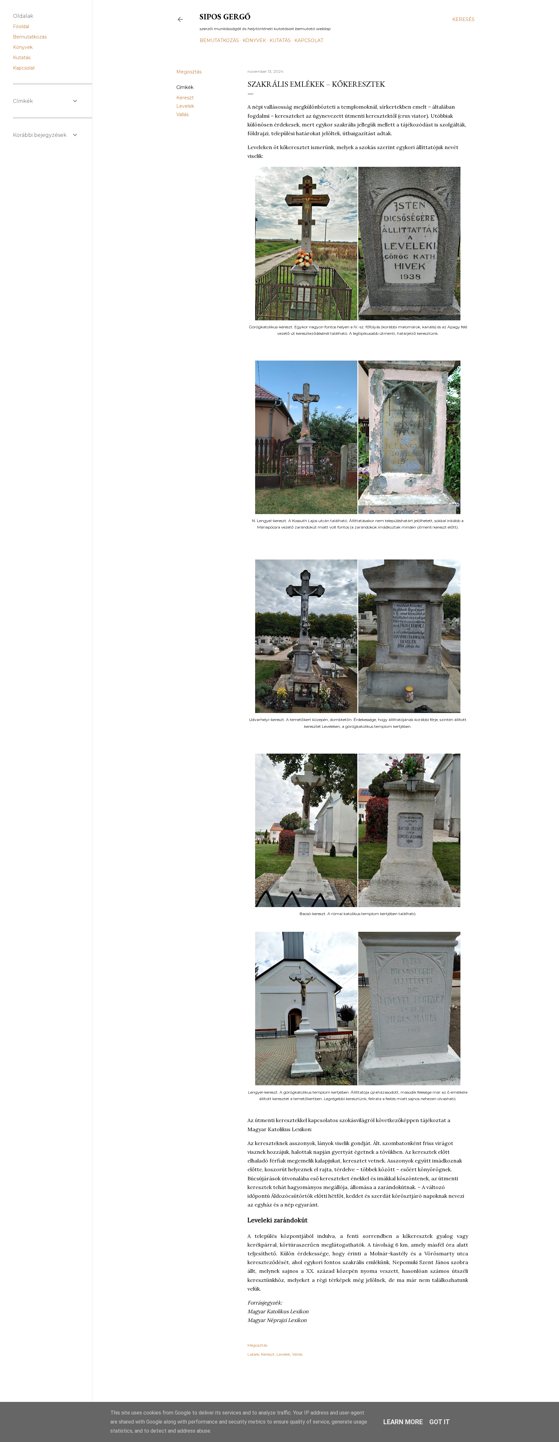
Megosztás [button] (189, 72)
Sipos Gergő (225, 17)
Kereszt (185, 98)
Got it (439, 1422)
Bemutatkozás (219, 40)
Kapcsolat (308, 40)
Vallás (182, 114)
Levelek (185, 106)
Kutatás (280, 40)
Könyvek (254, 40)
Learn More (403, 1422)
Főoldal (21, 26)
